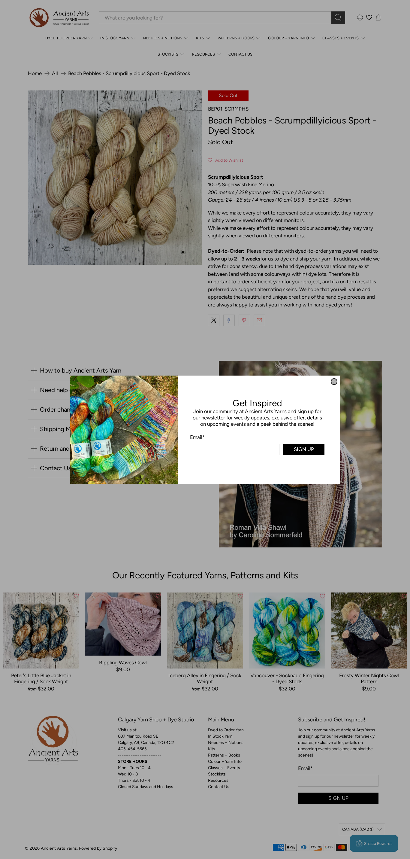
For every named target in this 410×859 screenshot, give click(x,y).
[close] (334, 382)
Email (197, 437)
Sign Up (304, 449)
